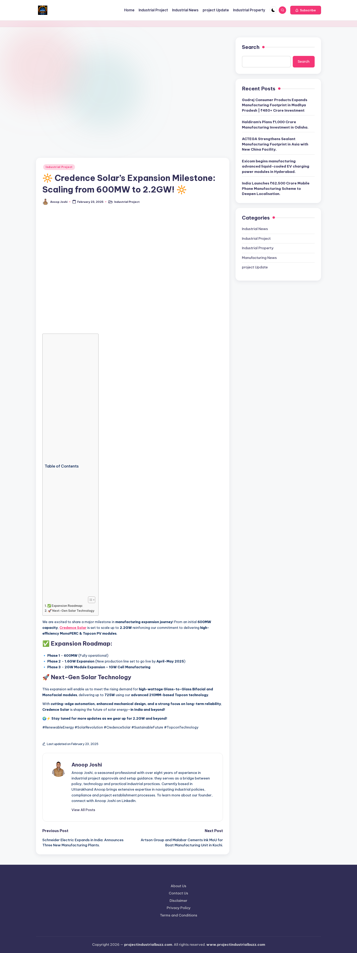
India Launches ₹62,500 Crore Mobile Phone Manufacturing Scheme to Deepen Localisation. (275, 188)
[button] (305, 10)
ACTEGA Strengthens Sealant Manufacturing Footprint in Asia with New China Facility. (275, 144)
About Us (178, 886)
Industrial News (255, 229)
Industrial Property (258, 248)
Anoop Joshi (86, 765)
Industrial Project (59, 167)
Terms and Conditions (178, 915)
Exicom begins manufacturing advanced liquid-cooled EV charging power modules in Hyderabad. (275, 166)
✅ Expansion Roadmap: (65, 606)
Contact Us (178, 893)
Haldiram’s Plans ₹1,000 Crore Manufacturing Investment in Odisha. (275, 125)
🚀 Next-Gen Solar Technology (71, 611)
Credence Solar (73, 628)
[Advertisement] (132, 68)
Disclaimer (178, 900)
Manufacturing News (259, 257)
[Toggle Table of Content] (89, 599)
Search (250, 47)
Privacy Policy (178, 908)
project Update (255, 267)
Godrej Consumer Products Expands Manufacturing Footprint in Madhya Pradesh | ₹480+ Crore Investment (274, 105)
